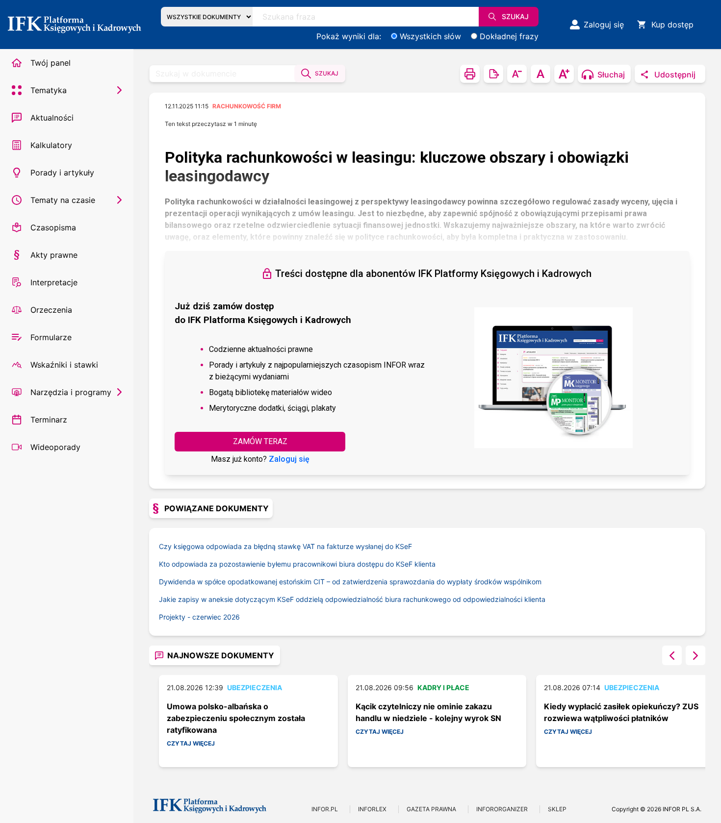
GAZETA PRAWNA (431, 809)
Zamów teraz (260, 441)
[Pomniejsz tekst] (517, 74)
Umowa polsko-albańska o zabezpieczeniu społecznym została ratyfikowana (236, 718)
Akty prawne (53, 255)
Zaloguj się (289, 459)
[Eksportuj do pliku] (493, 74)
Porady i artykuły (62, 172)
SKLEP (557, 809)
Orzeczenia (51, 310)
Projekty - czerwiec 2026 (199, 617)
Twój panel (50, 63)
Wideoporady (55, 447)
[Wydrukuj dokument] (470, 74)
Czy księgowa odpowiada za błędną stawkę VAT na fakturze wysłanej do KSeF (285, 546)
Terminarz (48, 419)
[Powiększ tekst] (564, 74)
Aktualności (52, 118)
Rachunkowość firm (246, 106)
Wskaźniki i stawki (64, 365)
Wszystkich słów (430, 36)
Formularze (51, 337)
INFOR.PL (324, 809)
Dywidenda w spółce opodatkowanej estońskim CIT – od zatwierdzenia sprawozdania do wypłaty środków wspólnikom (350, 581)
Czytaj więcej (191, 743)
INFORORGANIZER (502, 809)
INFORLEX (372, 809)
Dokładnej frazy (509, 36)
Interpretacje (53, 282)
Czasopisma (53, 227)
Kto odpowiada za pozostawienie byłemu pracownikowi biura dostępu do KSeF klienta (297, 564)
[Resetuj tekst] (540, 74)
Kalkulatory (51, 145)
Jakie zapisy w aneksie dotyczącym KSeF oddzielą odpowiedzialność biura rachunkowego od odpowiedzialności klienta (352, 599)
